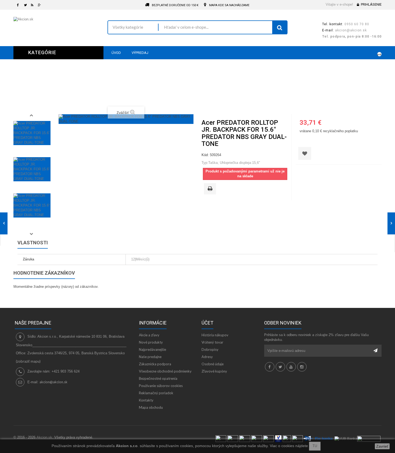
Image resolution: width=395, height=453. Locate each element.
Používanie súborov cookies (161, 386)
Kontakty (146, 400)
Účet (207, 323)
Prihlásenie (371, 4)
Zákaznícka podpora (155, 364)
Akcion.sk (44, 437)
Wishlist (362, 52)
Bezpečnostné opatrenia (158, 378)
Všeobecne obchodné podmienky (165, 371)
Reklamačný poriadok (156, 393)
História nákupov (215, 335)
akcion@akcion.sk (53, 382)
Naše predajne (150, 357)
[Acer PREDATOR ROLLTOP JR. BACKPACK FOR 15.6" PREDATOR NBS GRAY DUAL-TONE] (32, 133)
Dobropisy (210, 349)
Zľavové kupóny (214, 371)
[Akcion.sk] (56, 25)
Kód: (205, 155)
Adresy (207, 357)
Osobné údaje (213, 364)
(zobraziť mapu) (28, 361)
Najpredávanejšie (152, 349)
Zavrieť (382, 446)
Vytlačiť (211, 189)
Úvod (126, 97)
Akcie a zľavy (149, 335)
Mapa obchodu (151, 407)
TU (315, 446)
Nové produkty (151, 342)
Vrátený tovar (212, 342)
